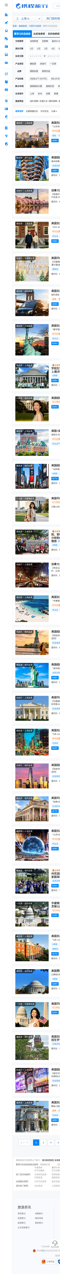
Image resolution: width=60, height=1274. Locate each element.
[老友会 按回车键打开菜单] (6, 135)
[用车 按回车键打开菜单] (6, 62)
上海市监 (50, 1262)
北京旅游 (38, 1186)
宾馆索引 (22, 1214)
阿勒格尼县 (45, 1164)
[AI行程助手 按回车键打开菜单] (6, 73)
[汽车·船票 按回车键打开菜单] (6, 54)
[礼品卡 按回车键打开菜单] (6, 108)
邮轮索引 (39, 1223)
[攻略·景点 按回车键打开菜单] (6, 81)
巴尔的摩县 (39, 1170)
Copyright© (47, 1246)
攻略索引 (39, 1214)
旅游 (15, 26)
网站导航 (39, 1218)
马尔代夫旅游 (40, 1181)
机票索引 (22, 1218)
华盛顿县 (38, 1167)
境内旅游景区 (48, 1160)
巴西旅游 (38, 1177)
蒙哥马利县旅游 (22, 33)
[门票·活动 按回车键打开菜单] (6, 46)
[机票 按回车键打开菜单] (6, 22)
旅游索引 (22, 1223)
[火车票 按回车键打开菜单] (6, 30)
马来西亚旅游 (40, 1174)
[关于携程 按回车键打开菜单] (6, 143)
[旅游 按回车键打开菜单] (6, 38)
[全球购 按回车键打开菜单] (6, 100)
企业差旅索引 (24, 1227)
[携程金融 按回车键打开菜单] (6, 116)
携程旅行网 (32, 6)
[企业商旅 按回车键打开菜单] (6, 127)
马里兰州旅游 (35, 26)
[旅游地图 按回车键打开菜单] (6, 89)
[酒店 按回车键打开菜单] (6, 14)
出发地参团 (39, 33)
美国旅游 (23, 26)
